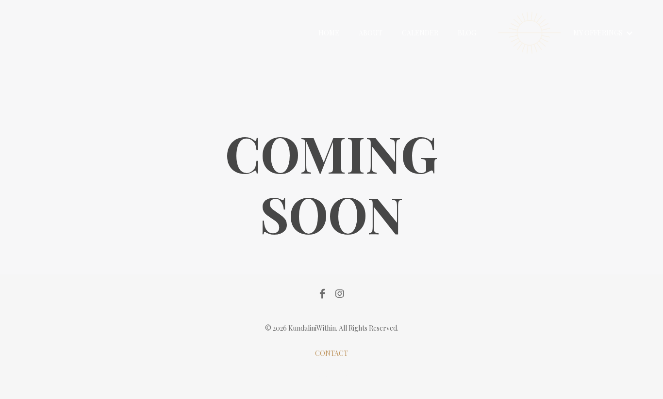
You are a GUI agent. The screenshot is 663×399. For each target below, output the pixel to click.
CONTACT (331, 353)
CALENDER (420, 32)
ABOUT (370, 32)
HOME (328, 32)
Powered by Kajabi (332, 374)
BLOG (467, 32)
